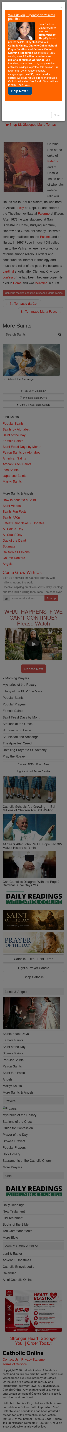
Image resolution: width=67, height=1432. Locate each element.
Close (57, 115)
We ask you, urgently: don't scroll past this (31, 17)
